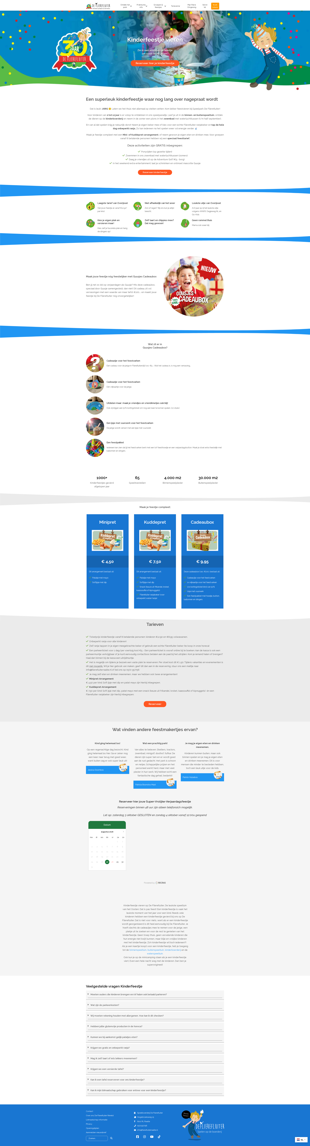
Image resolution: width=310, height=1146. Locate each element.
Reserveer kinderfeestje (155, 172)
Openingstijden (92, 1128)
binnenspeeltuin (137, 950)
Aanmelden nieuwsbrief (96, 1132)
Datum (107, 825)
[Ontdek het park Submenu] (131, 6)
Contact (89, 1111)
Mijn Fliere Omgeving (191, 6)
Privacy (89, 1124)
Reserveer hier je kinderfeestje (155, 63)
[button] (155, 995)
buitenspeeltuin (155, 950)
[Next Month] (124, 832)
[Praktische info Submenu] (146, 6)
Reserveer (155, 704)
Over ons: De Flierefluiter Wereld (100, 1115)
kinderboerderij (173, 950)
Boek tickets (215, 6)
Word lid (204, 6)
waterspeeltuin (155, 953)
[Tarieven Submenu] (179, 6)
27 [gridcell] (107, 862)
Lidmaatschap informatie (96, 1120)
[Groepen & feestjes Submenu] (165, 6)
